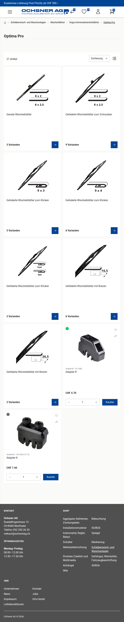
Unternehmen (11, 588)
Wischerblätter (57, 22)
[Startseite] (45, 11)
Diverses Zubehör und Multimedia (75, 558)
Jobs (35, 593)
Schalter (67, 542)
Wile (65, 570)
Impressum (10, 599)
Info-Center (38, 599)
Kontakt (36, 588)
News (7, 593)
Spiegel (96, 533)
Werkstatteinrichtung (75, 547)
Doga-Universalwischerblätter (84, 22)
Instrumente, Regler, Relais (74, 534)
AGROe (96, 565)
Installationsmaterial (74, 527)
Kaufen (110, 402)
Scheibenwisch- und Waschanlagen (28, 22)
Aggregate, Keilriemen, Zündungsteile (75, 520)
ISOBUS (96, 527)
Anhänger (68, 565)
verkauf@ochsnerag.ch (17, 533)
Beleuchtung (99, 518)
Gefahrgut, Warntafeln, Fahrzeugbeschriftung (104, 558)
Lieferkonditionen (14, 604)
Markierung (98, 542)
